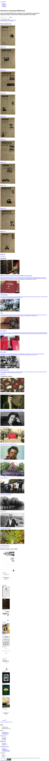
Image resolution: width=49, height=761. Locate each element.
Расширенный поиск (3, 20)
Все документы (2, 256)
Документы (4, 4)
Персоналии (4, 6)
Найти (11, 17)
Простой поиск (4, 732)
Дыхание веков (4, 749)
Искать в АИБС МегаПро (12, 20)
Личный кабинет (3, 1)
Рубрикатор (4, 739)
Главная (3, 3)
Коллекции (4, 5)
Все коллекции (2, 374)
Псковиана (4, 748)
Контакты (4, 744)
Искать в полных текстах (6, 19)
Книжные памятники (5, 750)
